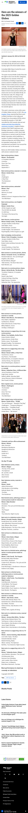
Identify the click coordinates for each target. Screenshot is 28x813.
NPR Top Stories (10, 677)
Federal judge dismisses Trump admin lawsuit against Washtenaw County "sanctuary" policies (13, 706)
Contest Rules (6, 797)
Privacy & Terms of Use (8, 800)
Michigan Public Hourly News (9, 794)
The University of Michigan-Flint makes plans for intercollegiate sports (13, 713)
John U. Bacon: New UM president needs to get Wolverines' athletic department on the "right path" (13, 736)
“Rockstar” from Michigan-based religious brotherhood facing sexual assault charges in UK (13, 727)
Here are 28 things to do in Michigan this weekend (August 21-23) (12, 720)
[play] (2, 811)
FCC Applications (7, 803)
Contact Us (5, 784)
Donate (23, 2)
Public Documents (7, 791)
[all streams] (26, 811)
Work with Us (6, 787)
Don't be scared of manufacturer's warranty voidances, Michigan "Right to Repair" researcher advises (12, 744)
